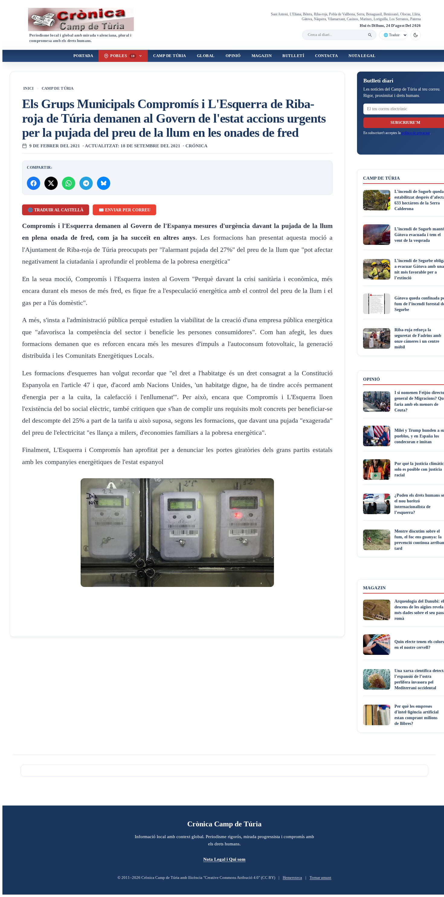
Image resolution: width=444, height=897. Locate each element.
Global (206, 56)
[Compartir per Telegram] (86, 183)
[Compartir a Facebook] (33, 183)
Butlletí (293, 56)
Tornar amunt (320, 878)
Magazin (262, 56)
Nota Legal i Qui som (224, 859)
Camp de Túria (169, 56)
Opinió (233, 56)
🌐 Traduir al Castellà (55, 210)
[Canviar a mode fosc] (415, 35)
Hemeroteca (292, 878)
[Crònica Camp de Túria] (86, 19)
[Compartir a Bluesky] (103, 183)
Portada (83, 56)
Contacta (326, 56)
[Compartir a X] (51, 183)
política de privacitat (415, 133)
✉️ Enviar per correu (124, 210)
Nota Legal (362, 56)
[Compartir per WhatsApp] (68, 183)
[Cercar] (370, 35)
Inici (28, 88)
